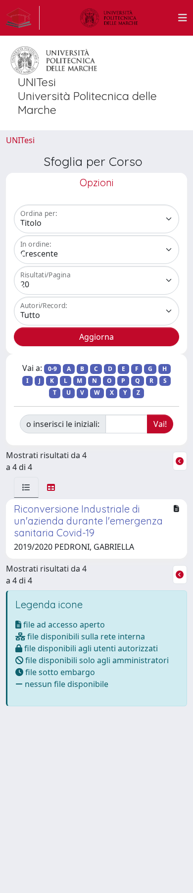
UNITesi (20, 140)
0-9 (52, 369)
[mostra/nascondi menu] (182, 18)
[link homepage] (23, 18)
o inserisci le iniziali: (62, 424)
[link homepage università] (109, 18)
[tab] (26, 487)
